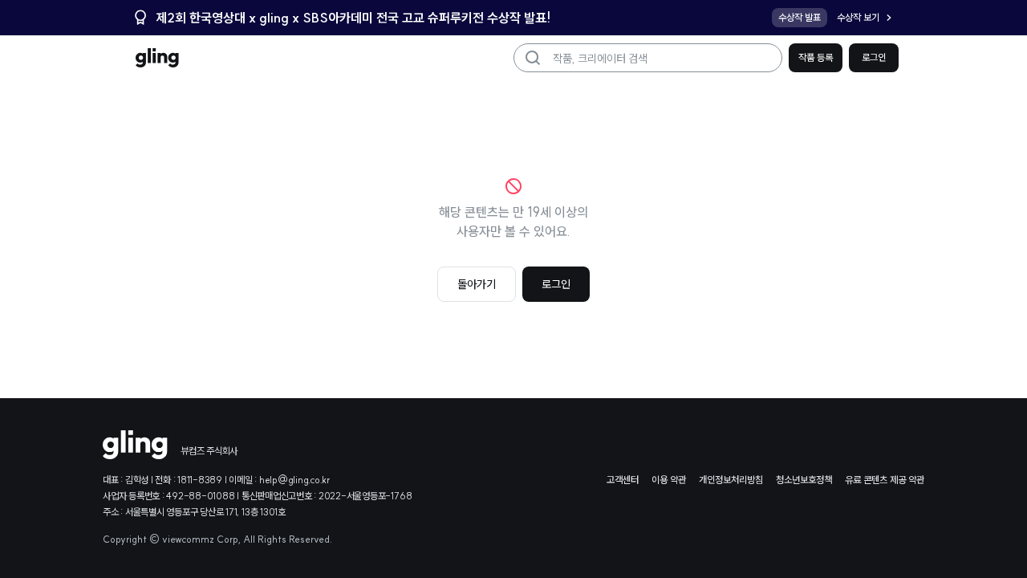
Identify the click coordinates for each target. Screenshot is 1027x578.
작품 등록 (815, 57)
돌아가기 (476, 284)
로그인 (874, 57)
